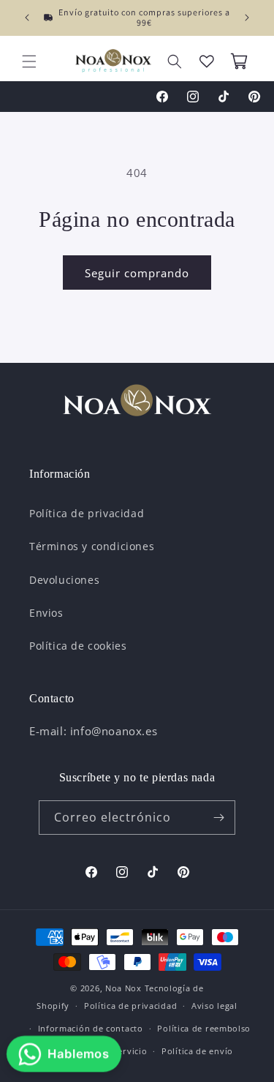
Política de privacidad (86, 513)
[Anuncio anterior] (27, 17)
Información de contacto (90, 1028)
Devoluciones (64, 580)
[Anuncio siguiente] (247, 17)
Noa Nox (123, 988)
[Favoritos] (207, 61)
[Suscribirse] (218, 817)
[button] (29, 61)
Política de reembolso (204, 1028)
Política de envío (197, 1050)
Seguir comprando (137, 273)
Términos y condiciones (91, 546)
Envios (46, 613)
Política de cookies (77, 646)
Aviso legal (214, 1005)
